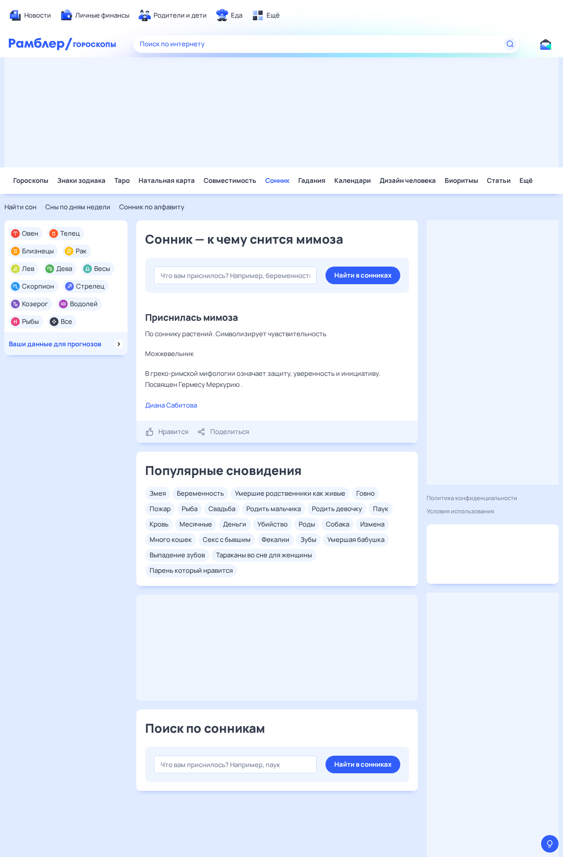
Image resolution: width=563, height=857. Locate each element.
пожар (160, 508)
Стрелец (90, 286)
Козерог (35, 304)
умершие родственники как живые (290, 493)
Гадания (311, 180)
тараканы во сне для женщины (264, 555)
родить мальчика (273, 508)
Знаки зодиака (81, 180)
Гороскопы (30, 180)
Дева (64, 268)
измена (372, 524)
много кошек (171, 539)
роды (307, 524)
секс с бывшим (227, 539)
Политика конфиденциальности (472, 498)
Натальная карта (167, 180)
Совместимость (230, 180)
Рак (81, 251)
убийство (272, 524)
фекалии (275, 539)
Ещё (526, 180)
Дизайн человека (408, 180)
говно (365, 493)
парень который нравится (191, 570)
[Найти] (510, 44)
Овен (30, 233)
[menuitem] (30, 15)
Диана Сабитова (171, 405)
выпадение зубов (177, 555)
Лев (28, 268)
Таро (122, 180)
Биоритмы (461, 180)
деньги (234, 524)
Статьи (499, 180)
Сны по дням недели (77, 207)
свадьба (221, 508)
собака (337, 524)
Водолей (84, 304)
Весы (102, 268)
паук (380, 508)
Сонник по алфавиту (151, 207)
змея (158, 493)
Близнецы (38, 251)
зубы (308, 539)
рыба (189, 508)
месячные (195, 524)
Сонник (277, 180)
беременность (200, 493)
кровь (159, 524)
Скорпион (38, 286)
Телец (70, 233)
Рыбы (30, 321)
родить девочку (337, 508)
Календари (352, 180)
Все (66, 321)
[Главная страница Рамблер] (41, 44)
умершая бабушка (355, 539)
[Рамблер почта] (545, 44)
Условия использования (460, 511)
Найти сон (20, 207)
